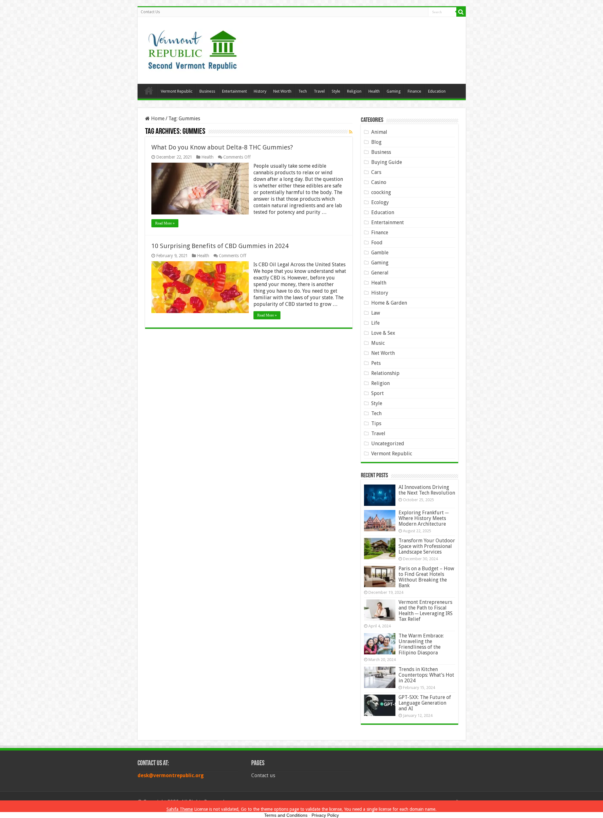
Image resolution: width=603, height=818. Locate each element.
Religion (354, 91)
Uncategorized (387, 444)
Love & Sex (383, 333)
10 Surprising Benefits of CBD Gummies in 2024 (220, 246)
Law (375, 313)
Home (149, 90)
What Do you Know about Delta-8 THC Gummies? (222, 147)
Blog (376, 142)
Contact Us (150, 12)
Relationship (385, 373)
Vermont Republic (177, 91)
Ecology (380, 202)
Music (378, 343)
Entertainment (234, 91)
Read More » (165, 223)
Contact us (263, 775)
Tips (376, 423)
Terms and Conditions (285, 815)
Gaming (394, 91)
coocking (381, 192)
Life (375, 323)
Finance (414, 91)
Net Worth (282, 91)
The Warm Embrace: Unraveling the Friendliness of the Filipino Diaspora (421, 644)
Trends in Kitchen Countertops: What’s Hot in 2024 (426, 675)
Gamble (379, 253)
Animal (379, 132)
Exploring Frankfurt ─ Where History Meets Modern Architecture (423, 518)
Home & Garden (389, 303)
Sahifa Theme (179, 809)
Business (207, 91)
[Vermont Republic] (192, 48)
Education (437, 91)
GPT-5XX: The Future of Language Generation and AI (425, 703)
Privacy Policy (325, 815)
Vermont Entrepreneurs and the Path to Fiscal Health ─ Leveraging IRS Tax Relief (426, 610)
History (260, 91)
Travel (319, 91)
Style (336, 91)
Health (374, 91)
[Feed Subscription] (350, 131)
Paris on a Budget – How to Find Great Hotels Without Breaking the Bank (426, 577)
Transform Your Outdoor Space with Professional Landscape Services (427, 546)
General (379, 273)
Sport (377, 393)
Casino (378, 182)
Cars (376, 172)
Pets (376, 363)
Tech (302, 91)
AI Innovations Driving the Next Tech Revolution (427, 490)
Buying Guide (386, 162)
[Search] (461, 12)
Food (377, 243)
